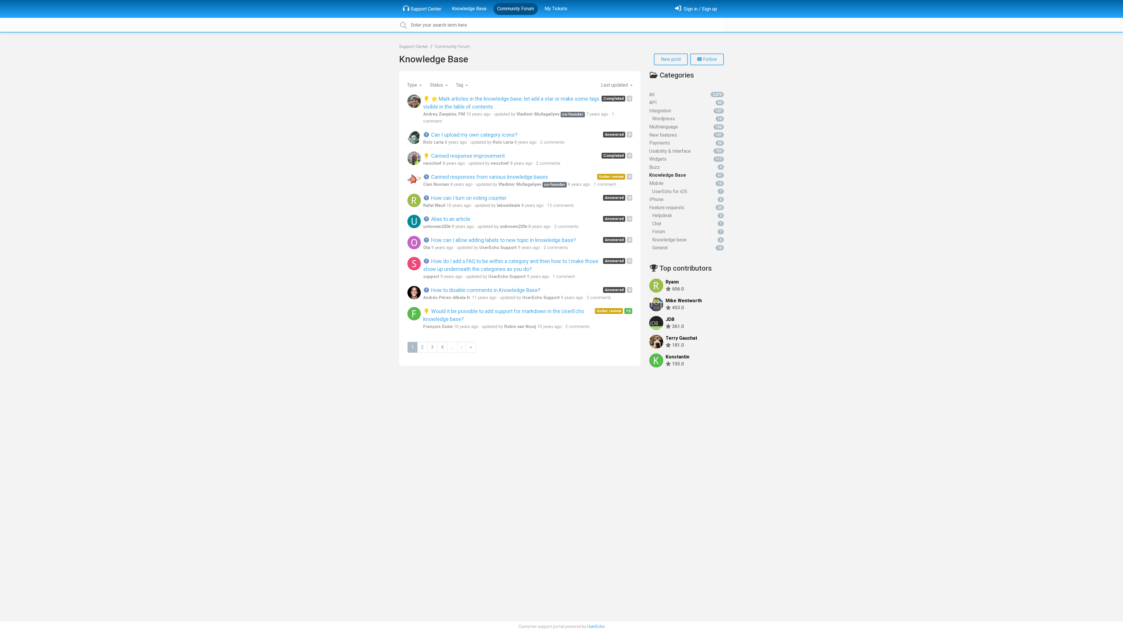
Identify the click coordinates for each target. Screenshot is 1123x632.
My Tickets (556, 8)
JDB (670, 319)
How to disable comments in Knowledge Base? (485, 290)
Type (412, 85)
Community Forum (515, 8)
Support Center (426, 9)
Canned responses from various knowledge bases (489, 177)
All (685, 94)
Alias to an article (450, 219)
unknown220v (437, 226)
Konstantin (677, 357)
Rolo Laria (433, 142)
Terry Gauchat (681, 338)
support (431, 276)
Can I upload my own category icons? (473, 135)
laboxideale (508, 205)
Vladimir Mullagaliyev (537, 114)
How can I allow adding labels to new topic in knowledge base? (503, 240)
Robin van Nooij (520, 326)
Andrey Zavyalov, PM (444, 114)
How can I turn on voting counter (468, 198)
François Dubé (438, 326)
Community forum (452, 46)
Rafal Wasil (434, 205)
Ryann (672, 282)
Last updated (615, 85)
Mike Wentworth (684, 300)
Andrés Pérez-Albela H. (447, 297)
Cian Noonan (436, 184)
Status (437, 85)
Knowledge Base (469, 8)
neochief (432, 163)
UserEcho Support (498, 247)
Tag (460, 85)
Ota (426, 247)
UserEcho (596, 626)
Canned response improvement (467, 156)
